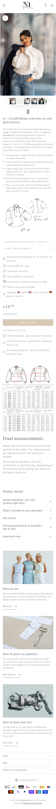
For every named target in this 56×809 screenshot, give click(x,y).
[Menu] (4, 5)
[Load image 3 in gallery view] (27, 101)
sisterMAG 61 (9, 135)
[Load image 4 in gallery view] (34, 101)
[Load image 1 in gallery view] (13, 101)
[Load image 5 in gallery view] (41, 101)
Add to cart (28, 322)
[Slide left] (5, 101)
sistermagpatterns (23, 800)
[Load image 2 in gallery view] (20, 101)
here (14, 188)
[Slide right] (50, 101)
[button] (45, 5)
